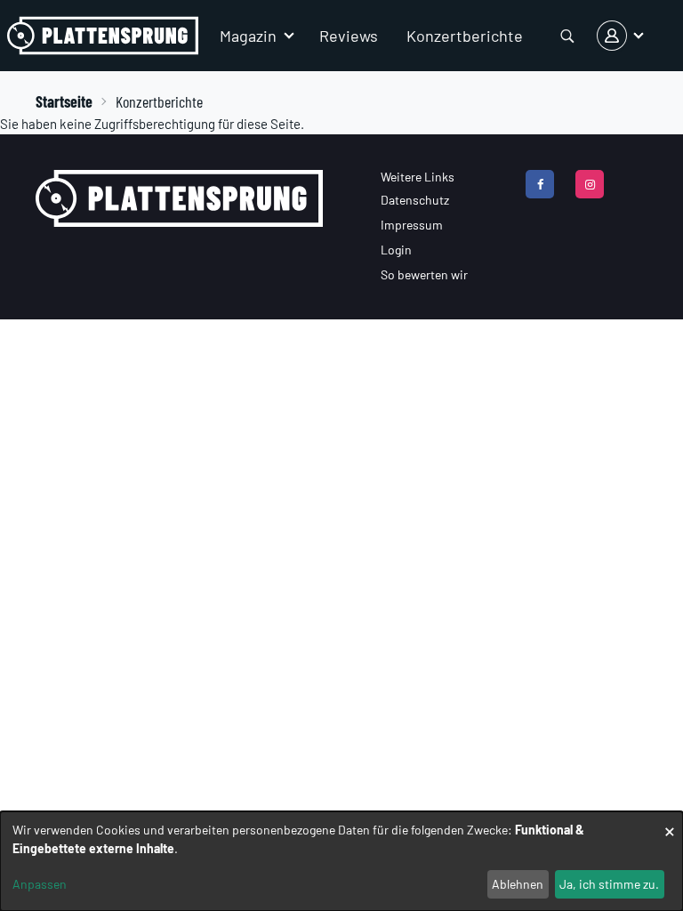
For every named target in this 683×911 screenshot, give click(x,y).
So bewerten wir (424, 274)
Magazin (248, 35)
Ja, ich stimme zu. (609, 883)
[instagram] (589, 184)
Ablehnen (517, 883)
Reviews (348, 35)
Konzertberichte (464, 35)
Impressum (412, 224)
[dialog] (341, 861)
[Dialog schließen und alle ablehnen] (669, 822)
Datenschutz (415, 199)
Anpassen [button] (39, 883)
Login (396, 249)
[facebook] (540, 184)
